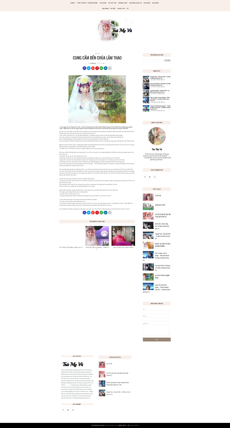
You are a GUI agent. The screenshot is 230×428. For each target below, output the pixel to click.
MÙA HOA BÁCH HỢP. (112, 425)
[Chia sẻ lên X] (89, 68)
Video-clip (121, 8)
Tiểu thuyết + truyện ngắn (87, 3)
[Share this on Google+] (93, 68)
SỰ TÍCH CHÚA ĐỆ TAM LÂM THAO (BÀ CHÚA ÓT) (163, 215)
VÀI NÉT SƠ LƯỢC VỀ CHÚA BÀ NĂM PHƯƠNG (162, 245)
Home (72, 3)
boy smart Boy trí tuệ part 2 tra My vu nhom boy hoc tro (160, 84)
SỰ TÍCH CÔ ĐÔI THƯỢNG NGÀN (162, 276)
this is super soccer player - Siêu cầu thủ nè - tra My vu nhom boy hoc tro (160, 99)
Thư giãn (103, 3)
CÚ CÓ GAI (158, 195)
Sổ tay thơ (112, 3)
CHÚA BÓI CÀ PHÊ (160, 205)
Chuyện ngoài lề (135, 3)
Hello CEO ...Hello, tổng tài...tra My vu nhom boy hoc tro (162, 226)
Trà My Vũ (93, 63)
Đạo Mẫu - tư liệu (108, 8)
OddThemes (134, 425)
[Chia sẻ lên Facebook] (84, 68)
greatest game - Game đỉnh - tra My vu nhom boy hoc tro (159, 91)
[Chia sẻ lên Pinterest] (110, 68)
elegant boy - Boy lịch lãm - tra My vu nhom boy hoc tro (160, 77)
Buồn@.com (122, 3)
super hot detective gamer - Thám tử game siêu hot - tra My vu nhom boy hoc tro (160, 107)
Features (147, 3)
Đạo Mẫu (155, 3)
